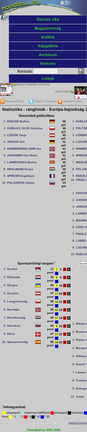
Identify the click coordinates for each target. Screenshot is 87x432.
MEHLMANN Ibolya (20, 169)
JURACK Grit (16, 141)
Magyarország (48, 28)
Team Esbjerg (63, 91)
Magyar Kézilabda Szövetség (33, 84)
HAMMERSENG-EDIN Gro (24, 148)
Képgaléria (48, 46)
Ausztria (12, 293)
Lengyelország (17, 301)
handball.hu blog (72, 101)
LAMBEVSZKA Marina (22, 162)
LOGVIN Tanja (16, 135)
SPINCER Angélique (20, 175)
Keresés (48, 63)
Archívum (48, 55)
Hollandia (13, 277)
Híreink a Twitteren (45, 101)
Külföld (48, 37)
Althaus (81, 356)
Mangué (81, 348)
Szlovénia (13, 325)
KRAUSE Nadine (18, 121)
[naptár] (4, 19)
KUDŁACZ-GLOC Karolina (24, 128)
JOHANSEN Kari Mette (22, 155)
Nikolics (81, 323)
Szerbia (12, 269)
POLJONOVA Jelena (20, 182)
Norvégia (13, 309)
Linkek (48, 78)
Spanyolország (17, 341)
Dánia (11, 333)
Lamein (81, 372)
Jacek (80, 396)
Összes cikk (48, 19)
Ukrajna (12, 285)
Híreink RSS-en (14, 101)
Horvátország (16, 317)
